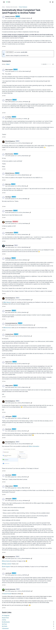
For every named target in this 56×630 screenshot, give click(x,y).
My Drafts (28, 626)
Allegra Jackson (9, 385)
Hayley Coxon (8, 361)
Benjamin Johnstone (10, 16)
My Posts (28, 624)
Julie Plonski (8, 573)
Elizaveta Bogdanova (10, 141)
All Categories (5, 615)
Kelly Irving (8, 184)
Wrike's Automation (34, 446)
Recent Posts (5, 617)
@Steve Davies (6, 561)
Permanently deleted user (11, 323)
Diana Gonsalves (9, 153)
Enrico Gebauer (9, 210)
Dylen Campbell (9, 69)
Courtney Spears (9, 232)
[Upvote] (3, 53)
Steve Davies (8, 429)
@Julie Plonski (7, 593)
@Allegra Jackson (6, 563)
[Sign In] (52, 2)
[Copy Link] (31, 18)
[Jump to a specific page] (53, 64)
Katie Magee (8, 196)
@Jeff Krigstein (6, 566)
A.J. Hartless (8, 116)
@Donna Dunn (7, 327)
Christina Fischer (9, 334)
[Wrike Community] (8, 2)
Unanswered (28, 628)
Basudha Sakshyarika (10, 589)
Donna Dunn (8, 310)
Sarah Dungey (8, 221)
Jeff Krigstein (8, 416)
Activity (4, 620)
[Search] (50, 2)
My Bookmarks (28, 622)
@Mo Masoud (7, 302)
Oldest (7, 64)
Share (4, 46)
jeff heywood (8, 99)
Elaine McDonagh (9, 245)
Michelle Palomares (9, 173)
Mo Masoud (8, 258)
